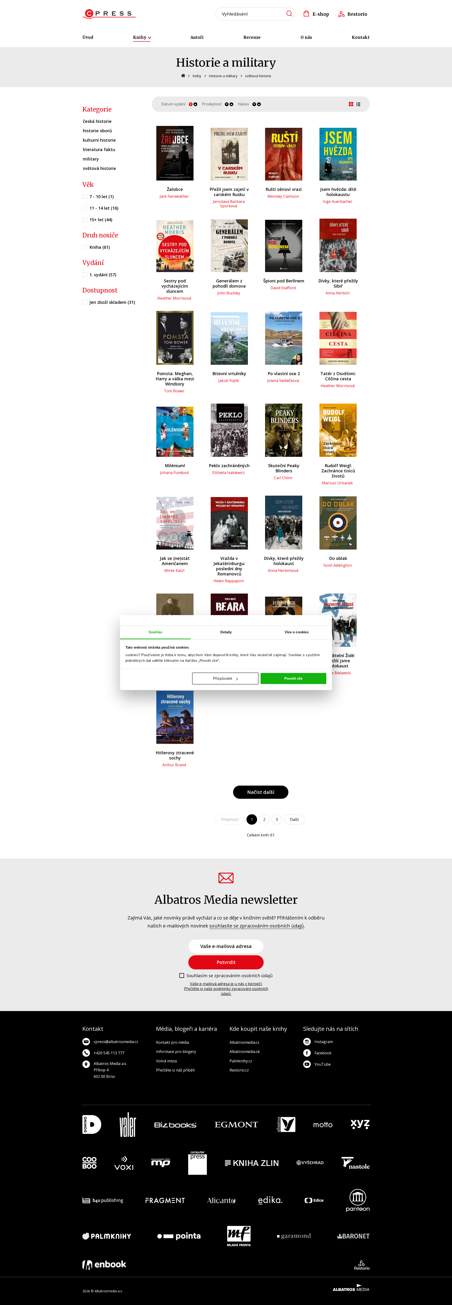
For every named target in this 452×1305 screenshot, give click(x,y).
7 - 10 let (101, 196)
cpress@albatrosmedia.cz (116, 1041)
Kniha (99, 247)
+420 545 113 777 (109, 1053)
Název (243, 104)
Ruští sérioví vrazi (284, 189)
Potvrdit (226, 962)
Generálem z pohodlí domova (229, 283)
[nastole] (356, 1163)
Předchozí (229, 819)
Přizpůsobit (222, 678)
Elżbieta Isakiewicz (228, 472)
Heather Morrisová (174, 298)
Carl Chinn (283, 477)
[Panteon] (358, 1200)
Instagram (324, 1041)
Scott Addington (337, 565)
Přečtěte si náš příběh (175, 1070)
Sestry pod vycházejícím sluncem (174, 286)
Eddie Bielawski (337, 672)
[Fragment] (165, 1200)
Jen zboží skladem (112, 302)
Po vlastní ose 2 (284, 373)
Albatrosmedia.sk (245, 1051)
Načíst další (260, 792)
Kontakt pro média (172, 1042)
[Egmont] (236, 1124)
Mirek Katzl (174, 570)
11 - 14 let (103, 208)
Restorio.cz (239, 1070)
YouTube (323, 1064)
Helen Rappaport (229, 580)
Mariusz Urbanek (337, 483)
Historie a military (223, 75)
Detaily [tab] (226, 632)
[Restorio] (362, 1265)
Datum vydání (173, 104)
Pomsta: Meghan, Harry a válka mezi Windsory (175, 378)
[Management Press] (160, 1163)
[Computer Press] (197, 1163)
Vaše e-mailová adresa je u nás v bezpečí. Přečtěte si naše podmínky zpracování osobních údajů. (226, 988)
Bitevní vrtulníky (229, 373)
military (91, 159)
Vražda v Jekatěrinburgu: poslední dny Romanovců (229, 566)
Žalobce (175, 189)
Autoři (197, 37)
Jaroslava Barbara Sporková (229, 204)
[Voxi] (123, 1163)
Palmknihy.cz (241, 1061)
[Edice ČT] (314, 1200)
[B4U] (102, 1200)
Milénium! (175, 465)
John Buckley (228, 293)
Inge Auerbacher (337, 201)
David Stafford (283, 287)
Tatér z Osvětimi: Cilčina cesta (338, 376)
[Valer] (128, 1124)
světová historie (258, 75)
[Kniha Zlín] (252, 1163)
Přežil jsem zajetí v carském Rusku (229, 192)
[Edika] (270, 1200)
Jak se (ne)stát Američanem (175, 561)
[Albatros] (286, 1124)
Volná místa (166, 1061)
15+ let (100, 219)
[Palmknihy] (106, 1236)
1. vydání (102, 274)
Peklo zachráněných (229, 465)
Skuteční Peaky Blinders (283, 468)
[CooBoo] (89, 1163)
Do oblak (338, 558)
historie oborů (97, 130)
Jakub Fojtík (228, 380)
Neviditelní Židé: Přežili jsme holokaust (338, 660)
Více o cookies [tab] (297, 632)
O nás (306, 37)
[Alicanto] (221, 1200)
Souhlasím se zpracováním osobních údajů (229, 975)
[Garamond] (294, 1236)
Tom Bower (174, 391)
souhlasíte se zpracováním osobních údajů (256, 926)
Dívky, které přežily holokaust (284, 561)
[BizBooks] (175, 1124)
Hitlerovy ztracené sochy (175, 755)
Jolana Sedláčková (283, 380)
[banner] (109, 14)
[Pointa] (179, 1236)
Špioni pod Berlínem (283, 280)
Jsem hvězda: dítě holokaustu (338, 192)
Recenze (252, 37)
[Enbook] (104, 1265)
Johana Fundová (174, 472)
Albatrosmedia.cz (244, 1042)
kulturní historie (99, 140)
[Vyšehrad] (310, 1163)
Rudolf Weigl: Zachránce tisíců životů (338, 470)
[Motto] (323, 1124)
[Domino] (91, 1124)
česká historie (97, 121)
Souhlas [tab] (155, 632)
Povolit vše (293, 678)
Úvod (87, 37)
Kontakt (361, 37)
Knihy (140, 37)
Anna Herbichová (283, 570)
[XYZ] (360, 1124)
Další (294, 819)
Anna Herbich (338, 293)
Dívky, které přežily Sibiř (338, 283)
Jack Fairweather (174, 196)
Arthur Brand (174, 764)
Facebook (323, 1053)
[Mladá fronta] (239, 1236)
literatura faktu (99, 149)
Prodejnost (212, 104)
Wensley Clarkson (283, 196)
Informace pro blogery (176, 1051)
